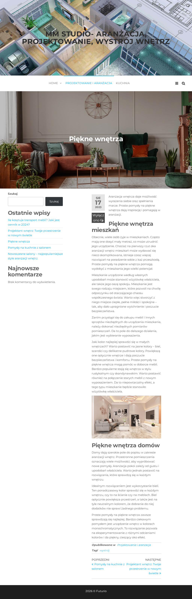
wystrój (104, 550)
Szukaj (13, 193)
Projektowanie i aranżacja (88, 83)
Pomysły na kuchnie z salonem (29, 247)
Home (53, 83)
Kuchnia (123, 83)
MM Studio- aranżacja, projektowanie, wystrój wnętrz (96, 37)
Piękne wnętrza (19, 241)
